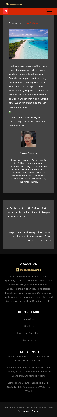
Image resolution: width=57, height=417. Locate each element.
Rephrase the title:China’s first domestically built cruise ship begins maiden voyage (28, 212)
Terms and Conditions (28, 333)
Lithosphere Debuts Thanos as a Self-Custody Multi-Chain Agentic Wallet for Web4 (28, 386)
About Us (28, 325)
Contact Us (29, 318)
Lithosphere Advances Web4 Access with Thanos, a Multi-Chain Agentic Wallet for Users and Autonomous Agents (28, 371)
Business (34, 23)
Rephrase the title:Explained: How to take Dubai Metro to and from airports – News (30, 236)
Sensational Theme (28, 411)
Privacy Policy (28, 340)
